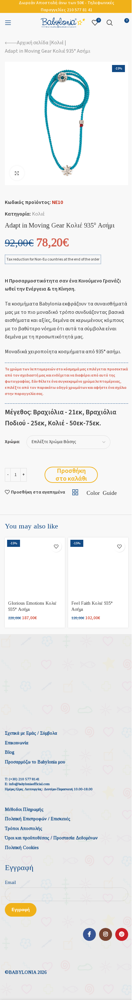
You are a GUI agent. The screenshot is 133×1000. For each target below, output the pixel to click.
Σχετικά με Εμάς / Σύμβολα (31, 733)
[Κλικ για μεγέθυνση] (17, 173)
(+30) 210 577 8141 (24, 779)
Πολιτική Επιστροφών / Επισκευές (37, 818)
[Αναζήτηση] (109, 22)
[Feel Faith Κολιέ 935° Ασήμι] (98, 567)
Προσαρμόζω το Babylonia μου (35, 762)
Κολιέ (57, 42)
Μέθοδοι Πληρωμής (24, 809)
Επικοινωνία (16, 742)
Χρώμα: (12, 442)
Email (10, 882)
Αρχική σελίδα (32, 42)
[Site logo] (63, 22)
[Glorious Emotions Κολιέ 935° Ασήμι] (35, 567)
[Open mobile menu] (8, 22)
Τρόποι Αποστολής (23, 828)
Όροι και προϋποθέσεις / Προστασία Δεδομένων (51, 837)
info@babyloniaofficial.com (29, 784)
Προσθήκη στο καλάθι (71, 475)
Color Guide (102, 492)
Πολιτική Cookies (22, 847)
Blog (10, 752)
